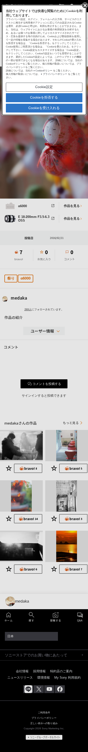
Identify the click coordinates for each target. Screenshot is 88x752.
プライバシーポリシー (55, 74)
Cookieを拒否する (44, 97)
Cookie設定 (44, 87)
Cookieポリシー (43, 70)
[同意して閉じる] (84, 5)
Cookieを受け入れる (44, 108)
